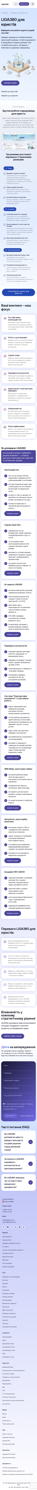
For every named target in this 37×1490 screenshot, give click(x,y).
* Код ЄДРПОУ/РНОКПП (12, 1095)
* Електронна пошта (11, 1088)
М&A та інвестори (7, 1310)
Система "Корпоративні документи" (13, 1250)
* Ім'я (5, 1065)
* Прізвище (7, 1073)
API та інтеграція (7, 1263)
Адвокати (5, 1283)
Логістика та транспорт (9, 1397)
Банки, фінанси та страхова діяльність (13, 1370)
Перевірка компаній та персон (11, 1243)
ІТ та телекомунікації (8, 1394)
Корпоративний (7, 1337)
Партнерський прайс (8, 1444)
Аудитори (5, 1320)
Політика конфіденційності (10, 1467)
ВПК (3, 1387)
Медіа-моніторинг (7, 1256)
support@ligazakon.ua (9, 1222)
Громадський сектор (8, 1347)
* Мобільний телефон (11, 1080)
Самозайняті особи (8, 1357)
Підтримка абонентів (8, 1437)
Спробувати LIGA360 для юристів (18, 292)
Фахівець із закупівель (9, 1313)
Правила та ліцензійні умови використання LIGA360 (17, 1474)
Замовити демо (24, 4)
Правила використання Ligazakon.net (13, 1471)
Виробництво (6, 1380)
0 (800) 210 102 (7, 1209)
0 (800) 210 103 (7, 1212)
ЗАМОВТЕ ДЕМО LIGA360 (13, 1036)
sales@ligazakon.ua (8, 1220)
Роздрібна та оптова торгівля (11, 1377)
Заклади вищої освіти (8, 1350)
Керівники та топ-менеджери (11, 1277)
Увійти (15, 4)
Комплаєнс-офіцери (8, 1293)
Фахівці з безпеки (7, 1297)
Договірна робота (7, 1253)
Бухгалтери (5, 1290)
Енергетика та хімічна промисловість (13, 1400)
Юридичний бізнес (7, 1367)
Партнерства (6, 1440)
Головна (4, 13)
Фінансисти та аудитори (9, 1303)
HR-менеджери (7, 1300)
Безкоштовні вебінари (8, 1457)
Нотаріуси (5, 1323)
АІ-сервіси (5, 1246)
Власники (5, 1280)
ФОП (3, 1353)
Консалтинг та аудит (8, 1374)
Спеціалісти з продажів (9, 1317)
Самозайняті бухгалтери (9, 1327)
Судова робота (6, 1240)
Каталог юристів (7, 1434)
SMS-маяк (5, 1260)
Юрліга (4, 1414)
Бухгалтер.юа (6, 1420)
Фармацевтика (6, 1384)
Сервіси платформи (8, 1266)
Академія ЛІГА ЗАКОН (8, 1454)
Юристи (4, 1287)
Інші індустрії (6, 1404)
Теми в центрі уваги (8, 1424)
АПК (3, 1390)
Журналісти (5, 1307)
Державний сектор (8, 1343)
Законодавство (7, 1236)
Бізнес (4, 1340)
